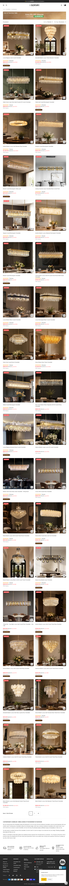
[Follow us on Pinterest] (20, 875)
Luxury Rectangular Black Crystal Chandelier (45, 319)
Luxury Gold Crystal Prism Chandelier (43, 491)
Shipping (26, 864)
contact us (62, 836)
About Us (5, 861)
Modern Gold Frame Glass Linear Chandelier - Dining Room (16, 491)
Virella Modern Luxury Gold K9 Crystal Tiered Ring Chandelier (48, 757)
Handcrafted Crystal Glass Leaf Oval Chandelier (45, 535)
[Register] (54, 867)
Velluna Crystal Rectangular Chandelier (11, 404)
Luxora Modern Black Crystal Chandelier (12, 319)
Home (4, 9)
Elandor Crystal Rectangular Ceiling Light (12, 188)
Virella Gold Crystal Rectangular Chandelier (44, 102)
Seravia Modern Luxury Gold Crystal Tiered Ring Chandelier (16, 668)
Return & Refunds (28, 862)
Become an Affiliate (5, 866)
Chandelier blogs (17, 865)
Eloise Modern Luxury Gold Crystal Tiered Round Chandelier (16, 535)
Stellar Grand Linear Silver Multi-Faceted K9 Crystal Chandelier (17, 102)
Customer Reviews (15, 870)
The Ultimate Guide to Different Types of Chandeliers (43, 827)
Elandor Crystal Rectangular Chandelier (11, 275)
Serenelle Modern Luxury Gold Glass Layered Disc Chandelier (16, 712)
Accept (44, 879)
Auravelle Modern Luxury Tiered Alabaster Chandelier (47, 57)
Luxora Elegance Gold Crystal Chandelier (12, 57)
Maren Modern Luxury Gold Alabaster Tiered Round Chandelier (49, 801)
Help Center (26, 866)
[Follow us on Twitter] (13, 875)
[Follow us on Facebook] (9, 875)
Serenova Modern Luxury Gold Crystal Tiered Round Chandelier (49, 668)
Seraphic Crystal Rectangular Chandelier (44, 146)
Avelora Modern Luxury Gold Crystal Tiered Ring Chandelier (48, 624)
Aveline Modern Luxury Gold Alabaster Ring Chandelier (15, 146)
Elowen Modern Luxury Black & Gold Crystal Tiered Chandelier (16, 579)
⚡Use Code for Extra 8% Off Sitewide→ (34, 1)
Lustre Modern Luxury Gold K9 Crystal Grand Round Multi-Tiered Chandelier (49, 276)
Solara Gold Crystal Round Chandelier (11, 362)
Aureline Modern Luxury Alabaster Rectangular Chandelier (48, 233)
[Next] (38, 813)
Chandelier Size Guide (16, 862)
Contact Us (5, 863)
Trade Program (6, 869)
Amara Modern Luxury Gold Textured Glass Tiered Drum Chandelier (50, 712)
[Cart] (64, 5)
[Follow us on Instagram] (17, 875)
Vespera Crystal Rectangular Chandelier (11, 233)
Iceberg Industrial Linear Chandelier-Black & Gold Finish (47, 188)
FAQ (25, 868)
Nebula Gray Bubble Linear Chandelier (43, 579)
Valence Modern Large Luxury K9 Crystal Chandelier (46, 447)
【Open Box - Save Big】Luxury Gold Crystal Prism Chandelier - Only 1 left (18, 625)
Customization (16, 867)
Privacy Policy (6, 871)
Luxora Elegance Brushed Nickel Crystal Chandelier (14, 447)
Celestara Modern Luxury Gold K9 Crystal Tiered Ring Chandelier (17, 757)
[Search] (6, 5)
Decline (49, 879)
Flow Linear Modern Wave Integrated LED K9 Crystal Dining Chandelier (48, 405)
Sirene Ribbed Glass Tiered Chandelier (43, 362)
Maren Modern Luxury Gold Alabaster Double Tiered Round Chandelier (16, 802)
